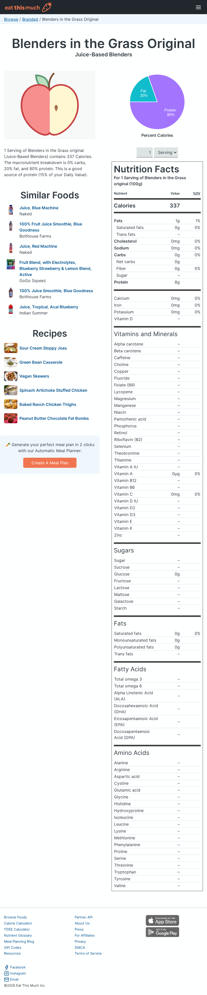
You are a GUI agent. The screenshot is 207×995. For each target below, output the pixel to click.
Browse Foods (15, 917)
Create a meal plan (50, 462)
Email (14, 979)
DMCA (80, 947)
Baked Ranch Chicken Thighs (47, 404)
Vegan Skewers (34, 376)
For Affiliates (85, 935)
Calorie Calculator (18, 923)
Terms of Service (88, 953)
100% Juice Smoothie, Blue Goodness (56, 290)
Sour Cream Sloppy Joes (43, 348)
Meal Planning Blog (19, 941)
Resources (12, 953)
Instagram (18, 973)
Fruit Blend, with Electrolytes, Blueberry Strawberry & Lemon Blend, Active (55, 268)
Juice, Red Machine (38, 246)
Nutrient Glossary (18, 935)
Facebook (17, 967)
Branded (30, 19)
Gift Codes (12, 947)
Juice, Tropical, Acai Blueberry (48, 306)
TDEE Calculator (17, 929)
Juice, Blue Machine (38, 207)
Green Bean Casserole (40, 362)
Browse (11, 19)
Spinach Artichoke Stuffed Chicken (53, 390)
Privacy (80, 941)
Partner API (84, 917)
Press (79, 929)
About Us (82, 923)
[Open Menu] (198, 7)
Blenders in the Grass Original (103, 43)
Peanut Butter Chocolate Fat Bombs (54, 418)
